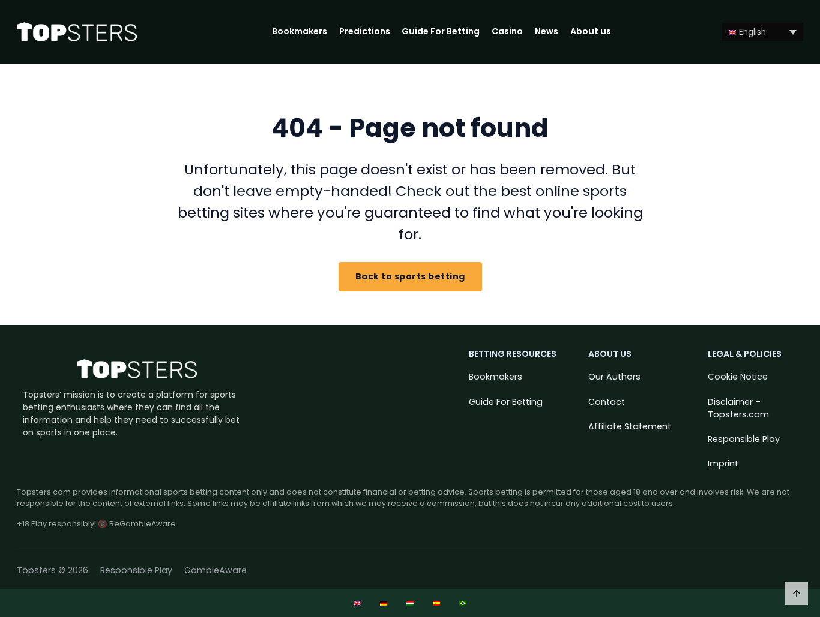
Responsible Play (744, 439)
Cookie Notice (738, 377)
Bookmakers (299, 31)
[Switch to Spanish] (436, 603)
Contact (606, 402)
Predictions (364, 31)
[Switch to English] (357, 603)
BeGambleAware (142, 524)
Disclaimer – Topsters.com (738, 408)
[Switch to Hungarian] (410, 603)
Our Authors (614, 377)
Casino (507, 31)
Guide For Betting (441, 31)
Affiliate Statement (629, 426)
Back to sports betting (410, 276)
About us (590, 31)
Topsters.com (44, 492)
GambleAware (215, 570)
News (546, 31)
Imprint (723, 463)
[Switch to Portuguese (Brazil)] (462, 603)
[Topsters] (77, 32)
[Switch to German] (383, 603)
